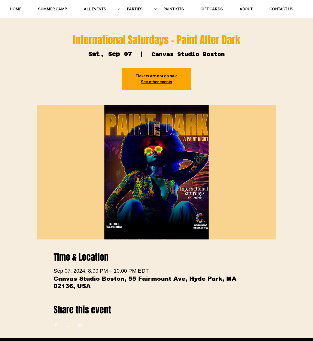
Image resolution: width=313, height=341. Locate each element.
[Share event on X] (68, 325)
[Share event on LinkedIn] (80, 325)
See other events (156, 82)
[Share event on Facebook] (56, 325)
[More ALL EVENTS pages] (119, 9)
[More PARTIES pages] (155, 9)
